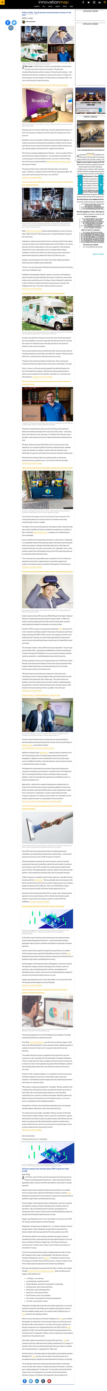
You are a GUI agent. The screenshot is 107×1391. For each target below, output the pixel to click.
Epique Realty (89, 154)
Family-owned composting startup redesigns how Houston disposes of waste (47, 468)
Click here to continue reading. (32, 177)
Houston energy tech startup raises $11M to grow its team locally (43, 906)
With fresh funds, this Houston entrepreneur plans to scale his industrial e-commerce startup (46, 382)
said (64, 1340)
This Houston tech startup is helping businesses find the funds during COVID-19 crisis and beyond (47, 807)
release (46, 1258)
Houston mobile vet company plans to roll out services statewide (43, 293)
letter (24, 1314)
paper (69, 1327)
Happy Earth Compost (40, 532)
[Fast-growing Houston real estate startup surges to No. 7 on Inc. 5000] (90, 134)
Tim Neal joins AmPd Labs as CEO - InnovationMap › (35, 1139)
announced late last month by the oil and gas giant (38, 748)
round (69, 953)
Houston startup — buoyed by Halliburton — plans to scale (41, 695)
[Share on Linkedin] (37, 1381)
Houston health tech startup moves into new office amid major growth (45, 85)
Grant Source (39, 880)
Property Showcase (90, 117)
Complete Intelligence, (37, 1042)
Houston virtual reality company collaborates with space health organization (47, 571)
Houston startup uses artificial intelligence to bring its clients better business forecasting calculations (44, 991)
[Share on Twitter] (31, 1381)
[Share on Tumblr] (43, 1381)
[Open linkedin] (99, 2)
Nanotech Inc (44, 752)
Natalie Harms (30, 21)
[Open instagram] (94, 2)
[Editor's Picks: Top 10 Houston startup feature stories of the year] (47, 44)
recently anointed (34, 231)
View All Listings (98, 254)
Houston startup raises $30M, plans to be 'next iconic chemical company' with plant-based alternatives (47, 183)
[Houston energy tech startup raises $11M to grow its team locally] (47, 1153)
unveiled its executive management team (41, 1271)
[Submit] (105, 2)
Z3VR (60, 629)
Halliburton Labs (27, 745)
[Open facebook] (83, 2)
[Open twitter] (88, 2)
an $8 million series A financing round (59, 161)
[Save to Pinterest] (49, 1381)
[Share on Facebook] (25, 1381)
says (61, 1319)
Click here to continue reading (32, 463)
